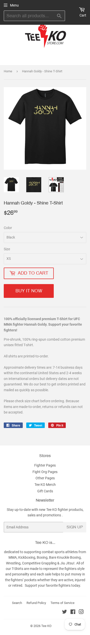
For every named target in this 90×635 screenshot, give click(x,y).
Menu (14, 5)
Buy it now (29, 290)
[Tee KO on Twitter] (64, 612)
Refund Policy (36, 603)
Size (7, 249)
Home (8, 71)
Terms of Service (62, 603)
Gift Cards (45, 491)
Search (17, 603)
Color (8, 228)
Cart (83, 15)
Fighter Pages (45, 465)
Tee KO (46, 626)
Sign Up (74, 527)
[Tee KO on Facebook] (73, 612)
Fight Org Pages (45, 472)
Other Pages (45, 478)
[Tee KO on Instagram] (81, 612)
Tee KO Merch (45, 485)
